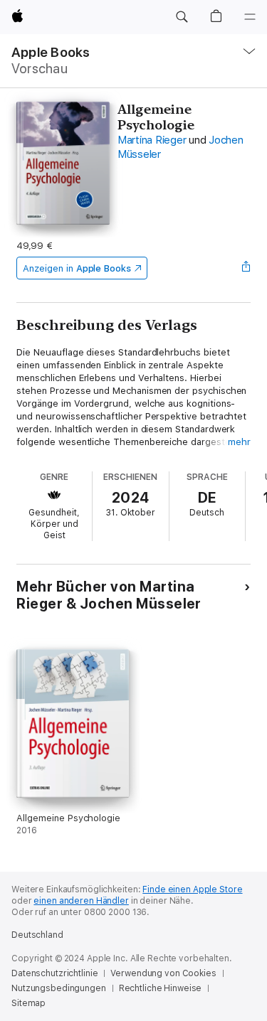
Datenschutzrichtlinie (54, 973)
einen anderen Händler (80, 901)
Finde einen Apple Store (192, 889)
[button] (181, 17)
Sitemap (28, 1003)
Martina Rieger (152, 140)
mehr (239, 442)
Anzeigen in (77, 268)
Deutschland (37, 935)
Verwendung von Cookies (163, 973)
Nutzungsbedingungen (58, 988)
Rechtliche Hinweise (160, 988)
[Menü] (250, 17)
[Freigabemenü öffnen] (246, 268)
